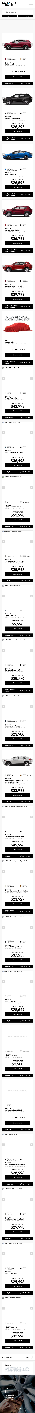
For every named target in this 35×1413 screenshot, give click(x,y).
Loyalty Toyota (9, 417)
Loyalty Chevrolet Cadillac (10, 362)
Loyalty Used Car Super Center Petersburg (11, 138)
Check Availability (17, 77)
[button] (31, 44)
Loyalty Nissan (9, 83)
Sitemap (19, 1408)
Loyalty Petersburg (9, 1399)
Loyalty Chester (8, 1400)
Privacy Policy (25, 1408)
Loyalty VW (8, 801)
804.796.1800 (26, 83)
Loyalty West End (9, 1397)
